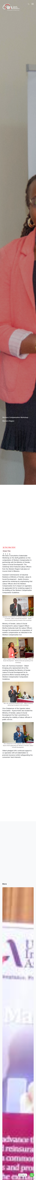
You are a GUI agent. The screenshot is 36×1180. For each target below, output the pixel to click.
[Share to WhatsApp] (7, 554)
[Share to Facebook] (3, 554)
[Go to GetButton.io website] (32, 1178)
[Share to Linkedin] (9, 554)
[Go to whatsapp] (32, 1175)
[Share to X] (5, 554)
